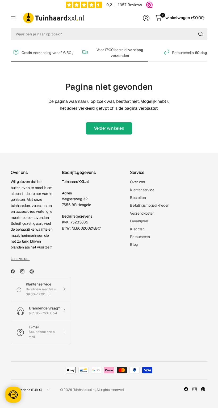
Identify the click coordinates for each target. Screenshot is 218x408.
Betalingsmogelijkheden (149, 205)
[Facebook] (15, 271)
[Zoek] (200, 34)
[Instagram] (24, 271)
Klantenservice (142, 189)
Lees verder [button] (20, 258)
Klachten (137, 229)
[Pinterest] (34, 271)
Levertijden (139, 221)
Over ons (137, 181)
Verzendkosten (142, 213)
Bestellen (138, 197)
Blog (134, 244)
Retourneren (140, 236)
